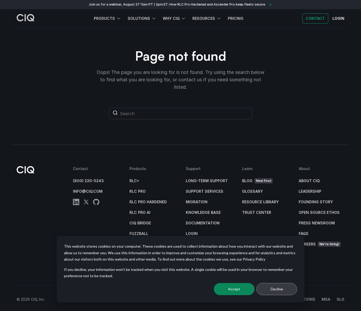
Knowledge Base (203, 212)
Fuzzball (138, 233)
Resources (203, 18)
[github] (96, 203)
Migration (196, 202)
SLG (340, 299)
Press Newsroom (317, 223)
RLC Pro (137, 191)
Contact (315, 18)
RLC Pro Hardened (148, 202)
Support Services (204, 191)
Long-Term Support (207, 180)
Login (192, 233)
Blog (256, 180)
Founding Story (316, 202)
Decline (277, 289)
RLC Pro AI (139, 212)
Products (104, 18)
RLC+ (134, 180)
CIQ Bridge (140, 223)
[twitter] (86, 202)
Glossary (252, 191)
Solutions (139, 18)
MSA (326, 299)
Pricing (235, 18)
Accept (234, 289)
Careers (319, 244)
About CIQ (309, 180)
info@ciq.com (88, 191)
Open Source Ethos (319, 212)
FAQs (303, 233)
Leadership (310, 191)
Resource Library (260, 202)
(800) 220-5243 (88, 180)
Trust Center (256, 212)
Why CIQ (171, 18)
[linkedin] (76, 203)
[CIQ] (26, 18)
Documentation (203, 223)
